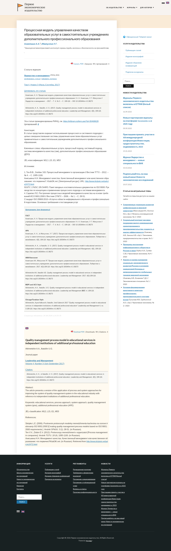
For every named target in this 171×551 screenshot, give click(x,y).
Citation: (29, 370)
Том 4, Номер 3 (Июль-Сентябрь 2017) (42, 85)
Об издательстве (114, 7)
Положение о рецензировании (84, 479)
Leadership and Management (39, 361)
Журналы (131, 7)
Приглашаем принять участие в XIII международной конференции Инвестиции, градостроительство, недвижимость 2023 (138, 140)
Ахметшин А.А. (32, 44)
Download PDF (79, 332)
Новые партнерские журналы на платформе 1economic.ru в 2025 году (138, 120)
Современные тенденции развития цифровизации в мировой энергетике (138, 208)
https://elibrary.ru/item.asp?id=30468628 (81, 121)
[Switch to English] (168, 2)
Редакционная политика (82, 469)
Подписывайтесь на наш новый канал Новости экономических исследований (138, 177)
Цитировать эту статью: (35, 91)
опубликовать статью (32, 79)
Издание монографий (134, 56)
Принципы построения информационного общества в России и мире (136, 247)
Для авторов (146, 7)
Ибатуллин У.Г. (49, 44)
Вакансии (20, 486)
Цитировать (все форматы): (37, 210)
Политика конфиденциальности (85, 492)
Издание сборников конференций (57, 476)
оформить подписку (49, 79)
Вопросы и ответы (80, 489)
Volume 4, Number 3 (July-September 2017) (44, 364)
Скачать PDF (78, 64)
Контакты (20, 489)
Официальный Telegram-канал (139, 37)
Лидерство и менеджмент (37, 76)
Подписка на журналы (134, 72)
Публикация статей (133, 50)
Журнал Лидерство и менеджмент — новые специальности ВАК (134, 160)
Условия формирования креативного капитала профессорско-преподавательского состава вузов (136, 293)
